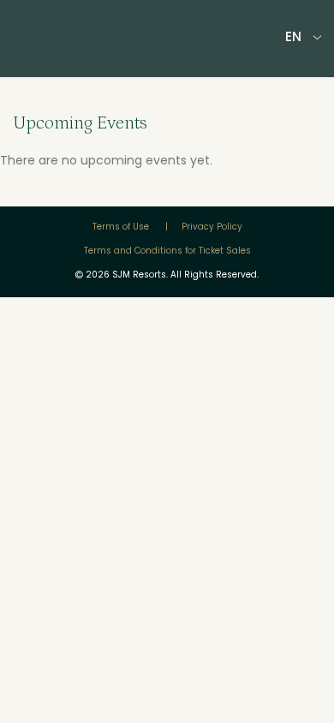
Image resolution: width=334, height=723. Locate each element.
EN (293, 36)
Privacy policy (212, 226)
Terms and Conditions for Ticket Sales (167, 250)
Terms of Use (122, 226)
